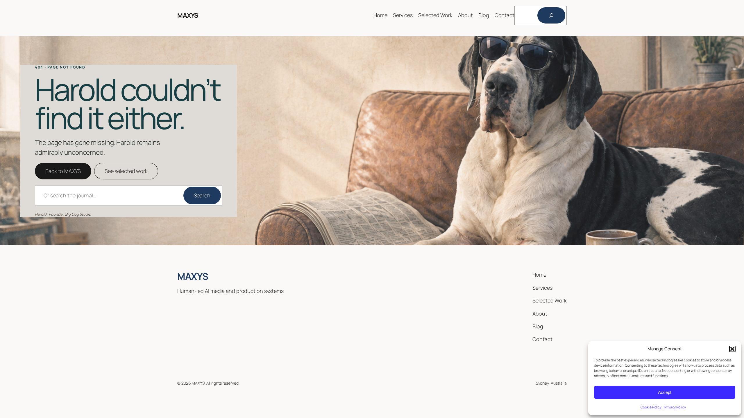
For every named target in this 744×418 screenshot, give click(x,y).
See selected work (126, 170)
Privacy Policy (675, 407)
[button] (732, 349)
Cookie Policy (651, 407)
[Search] (551, 15)
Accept (664, 392)
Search (202, 195)
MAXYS (187, 15)
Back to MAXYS (63, 170)
